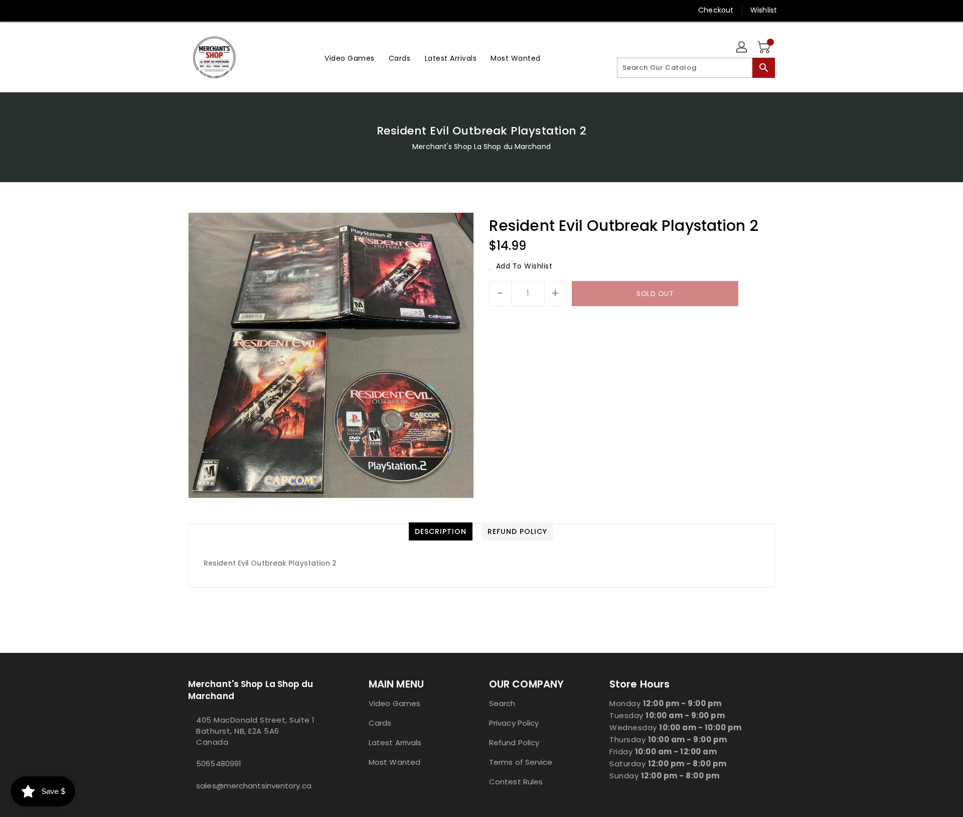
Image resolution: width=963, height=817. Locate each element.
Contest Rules (516, 781)
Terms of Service (521, 762)
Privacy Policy (514, 723)
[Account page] (742, 48)
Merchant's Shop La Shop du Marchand (481, 147)
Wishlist (763, 10)
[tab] (440, 531)
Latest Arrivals (395, 742)
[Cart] (765, 48)
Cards (380, 723)
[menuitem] (349, 57)
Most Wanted (394, 762)
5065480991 (218, 763)
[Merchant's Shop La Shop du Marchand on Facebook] (174, 10)
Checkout (715, 10)
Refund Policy (514, 742)
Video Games (394, 703)
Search (502, 703)
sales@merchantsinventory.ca (253, 785)
